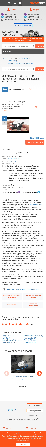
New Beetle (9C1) (31, 338)
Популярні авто (34, 410)
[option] (18, 125)
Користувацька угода (23, 440)
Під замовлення (35, 142)
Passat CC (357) (30, 340)
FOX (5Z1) (6, 338)
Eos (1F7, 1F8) (8, 336)
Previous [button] (6, 373)
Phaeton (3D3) (30, 342)
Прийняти (23, 444)
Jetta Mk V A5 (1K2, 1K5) (12, 340)
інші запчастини (36, 204)
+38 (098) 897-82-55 (29, 192)
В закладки (36, 109)
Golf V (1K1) (13, 161)
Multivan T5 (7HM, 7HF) (33, 336)
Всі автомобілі (35, 405)
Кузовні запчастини (35, 415)
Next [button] (39, 373)
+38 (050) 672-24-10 (9, 192)
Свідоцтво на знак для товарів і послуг (23, 289)
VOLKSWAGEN (13, 158)
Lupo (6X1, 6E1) (8, 342)
